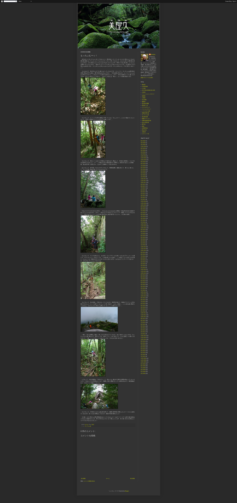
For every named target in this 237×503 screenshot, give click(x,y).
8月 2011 (143, 320)
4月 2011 (143, 328)
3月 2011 (143, 330)
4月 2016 (143, 216)
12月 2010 (143, 335)
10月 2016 (143, 205)
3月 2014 (143, 263)
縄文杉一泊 (145, 105)
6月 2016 (143, 212)
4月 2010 (143, 350)
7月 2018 (143, 165)
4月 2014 (143, 262)
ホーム (108, 478)
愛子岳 (143, 124)
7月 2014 (143, 256)
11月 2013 (143, 271)
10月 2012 (143, 296)
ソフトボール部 (146, 111)
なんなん (153, 54)
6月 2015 (143, 235)
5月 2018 (143, 169)
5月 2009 (143, 371)
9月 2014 (143, 252)
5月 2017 (143, 192)
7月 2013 (143, 279)
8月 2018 (143, 163)
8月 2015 (143, 231)
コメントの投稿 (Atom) (89, 481)
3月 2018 (143, 173)
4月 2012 (143, 307)
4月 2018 (143, 171)
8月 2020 (143, 141)
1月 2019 (143, 154)
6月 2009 (143, 369)
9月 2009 (143, 364)
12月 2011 (143, 313)
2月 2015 (143, 243)
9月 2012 (143, 297)
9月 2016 (143, 207)
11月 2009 (143, 360)
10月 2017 (143, 182)
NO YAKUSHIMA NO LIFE (148, 90)
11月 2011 (143, 314)
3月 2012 (143, 309)
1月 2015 (143, 244)
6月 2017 (143, 190)
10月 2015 (143, 228)
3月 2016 (143, 218)
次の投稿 (83, 478)
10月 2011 (143, 316)
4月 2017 (143, 193)
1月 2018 (143, 176)
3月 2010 (143, 352)
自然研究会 (145, 128)
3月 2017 (143, 195)
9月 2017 (143, 184)
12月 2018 (143, 156)
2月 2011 (143, 331)
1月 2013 (143, 290)
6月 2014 (143, 258)
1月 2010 (143, 356)
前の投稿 (132, 478)
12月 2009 (143, 358)
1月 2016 (143, 222)
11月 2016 (143, 203)
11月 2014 (143, 248)
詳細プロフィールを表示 (147, 77)
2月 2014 (143, 265)
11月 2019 (143, 146)
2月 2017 (143, 197)
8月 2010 (143, 343)
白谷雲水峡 (145, 86)
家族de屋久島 (145, 113)
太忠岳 (143, 92)
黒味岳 (143, 101)
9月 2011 (143, 318)
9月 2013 (143, 275)
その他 (143, 88)
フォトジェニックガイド (148, 94)
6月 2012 (143, 303)
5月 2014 (143, 260)
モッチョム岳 (88, 426)
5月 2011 (143, 326)
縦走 (143, 126)
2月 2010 (143, 354)
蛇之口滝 (144, 130)
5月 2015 (143, 237)
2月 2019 (143, 152)
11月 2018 (143, 157)
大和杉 (143, 97)
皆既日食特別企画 (146, 120)
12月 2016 (143, 201)
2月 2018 (143, 175)
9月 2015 (143, 229)
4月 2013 (143, 284)
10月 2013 (143, 273)
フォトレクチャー (146, 109)
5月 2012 (143, 305)
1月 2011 (143, 333)
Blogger (127, 491)
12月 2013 (143, 269)
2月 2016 (143, 220)
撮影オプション (146, 118)
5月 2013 (143, 282)
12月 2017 (143, 178)
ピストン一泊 (145, 133)
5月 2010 (143, 349)
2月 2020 (143, 144)
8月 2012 (143, 299)
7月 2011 (143, 322)
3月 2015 (143, 241)
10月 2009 (143, 362)
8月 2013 (143, 277)
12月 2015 (143, 224)
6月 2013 (143, 280)
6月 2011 (143, 324)
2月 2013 (143, 288)
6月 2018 (143, 167)
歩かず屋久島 (145, 122)
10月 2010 (143, 339)
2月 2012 (143, 311)
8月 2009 (143, 365)
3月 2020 (143, 142)
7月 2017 (143, 188)
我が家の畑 (145, 116)
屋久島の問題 (145, 103)
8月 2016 (143, 209)
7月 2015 (143, 233)
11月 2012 (143, 294)
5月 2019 (143, 150)
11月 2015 (143, 226)
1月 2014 (143, 267)
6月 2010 (143, 347)
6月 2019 (143, 148)
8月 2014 (143, 254)
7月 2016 (143, 210)
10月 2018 (143, 159)
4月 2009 (143, 373)
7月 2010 (143, 345)
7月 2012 (143, 301)
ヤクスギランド (146, 107)
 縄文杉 (144, 132)
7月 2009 (143, 367)
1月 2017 (143, 199)
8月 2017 (143, 186)
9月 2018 (143, 161)
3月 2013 (143, 286)
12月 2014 (143, 246)
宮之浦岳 (144, 99)
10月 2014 (143, 250)
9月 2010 (143, 341)
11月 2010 (143, 337)
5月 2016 (143, 214)
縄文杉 (143, 84)
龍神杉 (143, 96)
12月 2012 (143, 292)
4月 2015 (143, 239)
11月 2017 (143, 180)
